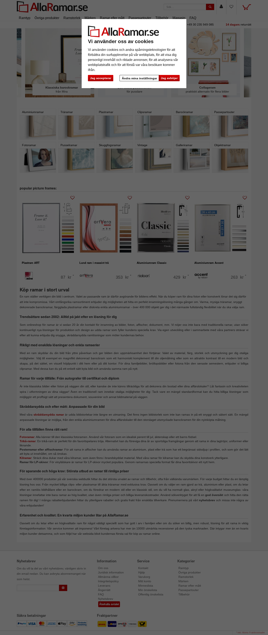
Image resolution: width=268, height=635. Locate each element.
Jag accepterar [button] (100, 78)
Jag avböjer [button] (169, 78)
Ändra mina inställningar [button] (139, 78)
